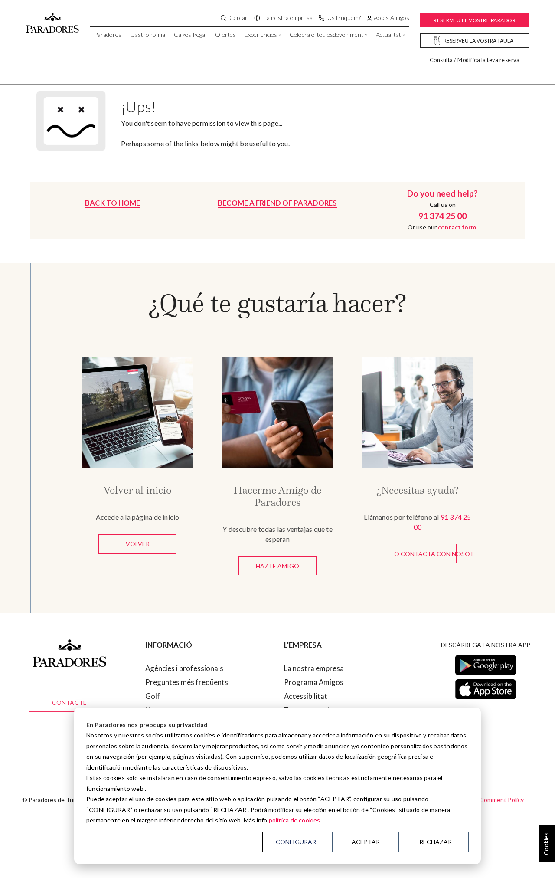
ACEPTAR (366, 841)
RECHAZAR (435, 841)
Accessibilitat (305, 696)
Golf (152, 696)
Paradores (107, 34)
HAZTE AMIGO (277, 566)
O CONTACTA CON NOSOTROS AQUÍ (425, 553)
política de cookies (294, 820)
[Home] (52, 18)
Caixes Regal (190, 34)
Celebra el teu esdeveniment (326, 34)
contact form (457, 227)
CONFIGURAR (296, 841)
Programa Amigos (313, 682)
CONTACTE (69, 702)
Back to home (112, 202)
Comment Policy (502, 799)
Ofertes (225, 34)
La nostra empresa (314, 668)
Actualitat (388, 34)
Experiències (261, 34)
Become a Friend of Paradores (277, 202)
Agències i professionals (184, 668)
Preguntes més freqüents (186, 682)
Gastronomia (147, 34)
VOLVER (138, 543)
